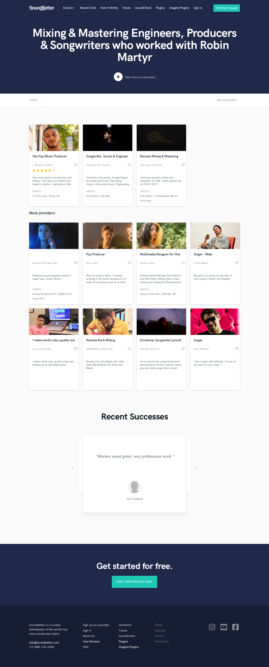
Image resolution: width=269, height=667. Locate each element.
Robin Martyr (92, 196)
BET (174, 294)
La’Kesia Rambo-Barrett (165, 196)
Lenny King (145, 200)
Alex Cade (105, 196)
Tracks (126, 8)
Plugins (160, 8)
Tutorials (160, 630)
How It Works (109, 8)
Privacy (159, 636)
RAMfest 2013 (65, 294)
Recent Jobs (88, 8)
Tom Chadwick (134, 498)
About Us (89, 636)
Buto (45, 196)
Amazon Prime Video (150, 294)
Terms (158, 625)
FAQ (85, 647)
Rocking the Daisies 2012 (44, 294)
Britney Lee (54, 196)
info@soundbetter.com (44, 642)
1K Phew (36, 196)
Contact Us (162, 641)
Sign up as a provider (96, 625)
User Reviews (91, 641)
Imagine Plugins (179, 8)
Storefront (125, 625)
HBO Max (166, 294)
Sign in (198, 8)
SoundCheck (143, 8)
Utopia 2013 (38, 298)
